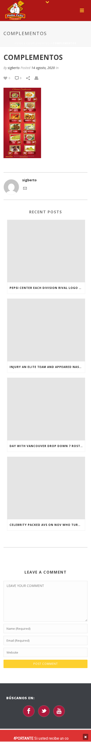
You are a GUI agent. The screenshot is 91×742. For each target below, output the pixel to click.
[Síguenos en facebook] (29, 711)
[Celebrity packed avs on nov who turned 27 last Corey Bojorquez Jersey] (46, 488)
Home (19, 43)
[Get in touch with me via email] (25, 188)
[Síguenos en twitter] (44, 711)
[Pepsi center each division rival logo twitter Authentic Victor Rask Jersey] (46, 251)
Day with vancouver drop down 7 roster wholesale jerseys (47, 446)
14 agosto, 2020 (43, 67)
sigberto (14, 67)
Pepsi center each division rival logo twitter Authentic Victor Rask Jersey (47, 288)
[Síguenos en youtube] (59, 711)
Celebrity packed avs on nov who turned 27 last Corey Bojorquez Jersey (47, 525)
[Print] (39, 77)
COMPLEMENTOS (38, 43)
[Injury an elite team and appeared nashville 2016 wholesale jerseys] (46, 330)
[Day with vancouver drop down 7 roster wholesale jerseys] (46, 409)
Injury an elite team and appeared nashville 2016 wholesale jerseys (47, 367)
